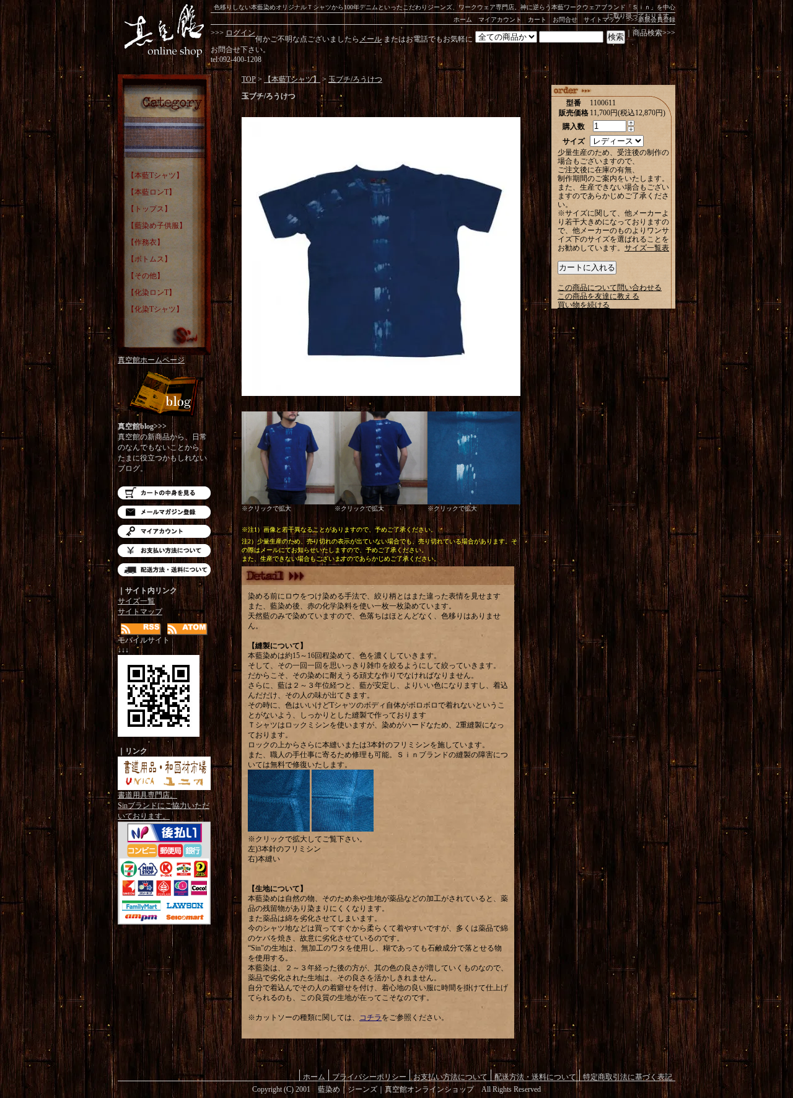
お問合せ (565, 19)
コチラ (370, 1017)
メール (370, 39)
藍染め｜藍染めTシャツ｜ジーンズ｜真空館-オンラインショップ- (164, 31)
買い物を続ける (584, 305)
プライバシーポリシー (369, 1077)
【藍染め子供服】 (156, 225)
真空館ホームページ (151, 360)
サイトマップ (602, 19)
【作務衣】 (145, 242)
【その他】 (145, 275)
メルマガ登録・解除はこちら (164, 512)
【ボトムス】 (149, 259)
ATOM (187, 629)
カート (537, 19)
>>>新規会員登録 (651, 19)
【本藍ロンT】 (151, 192)
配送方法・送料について (164, 569)
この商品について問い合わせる (610, 287)
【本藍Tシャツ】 (155, 175)
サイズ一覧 (136, 601)
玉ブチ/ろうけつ (355, 79)
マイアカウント (500, 19)
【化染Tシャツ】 (155, 309)
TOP (249, 79)
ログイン (240, 33)
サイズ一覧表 (646, 248)
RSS (141, 629)
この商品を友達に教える (598, 296)
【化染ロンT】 (151, 292)
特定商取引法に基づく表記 (627, 1077)
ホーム (462, 19)
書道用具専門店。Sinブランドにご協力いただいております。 (163, 805)
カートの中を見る (164, 492)
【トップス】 (149, 208)
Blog (164, 395)
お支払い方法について (164, 550)
